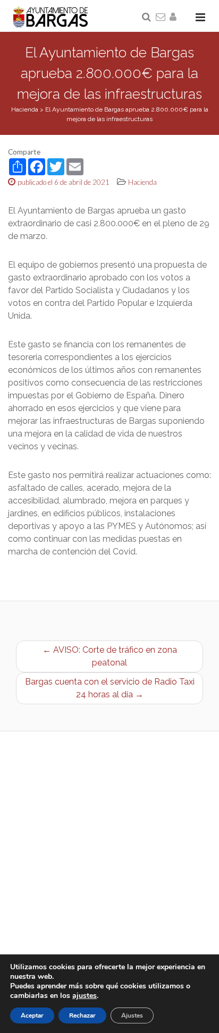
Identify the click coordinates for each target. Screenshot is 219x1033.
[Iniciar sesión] (175, 17)
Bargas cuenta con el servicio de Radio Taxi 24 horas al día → (110, 688)
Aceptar (32, 1015)
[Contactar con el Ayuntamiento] (161, 17)
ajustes (84, 996)
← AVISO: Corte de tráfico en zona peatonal (110, 656)
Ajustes (132, 1015)
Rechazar (82, 1015)
